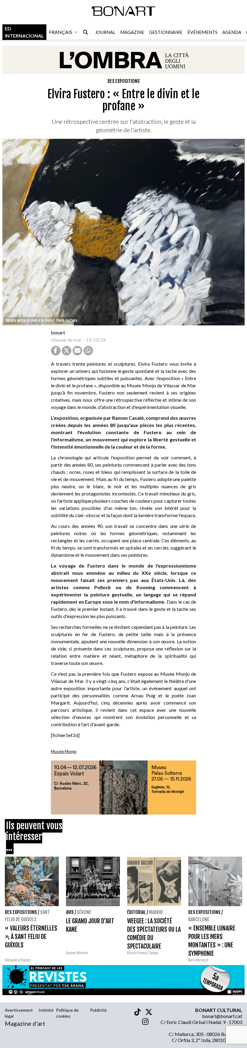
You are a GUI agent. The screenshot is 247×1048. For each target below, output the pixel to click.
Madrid (156, 912)
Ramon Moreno (77, 953)
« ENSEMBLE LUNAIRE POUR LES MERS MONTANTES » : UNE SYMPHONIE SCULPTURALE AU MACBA (215, 945)
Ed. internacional (24, 32)
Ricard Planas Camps (142, 953)
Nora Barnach (198, 960)
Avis (70, 912)
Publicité (98, 1010)
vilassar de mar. (66, 340)
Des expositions (124, 81)
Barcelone (198, 919)
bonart (58, 332)
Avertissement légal (19, 1013)
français (60, 32)
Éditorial (136, 912)
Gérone (84, 912)
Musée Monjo (64, 751)
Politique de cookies (67, 1013)
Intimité (46, 1010)
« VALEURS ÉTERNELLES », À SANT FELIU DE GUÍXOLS (31, 937)
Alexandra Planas (17, 960)
